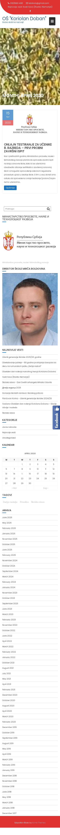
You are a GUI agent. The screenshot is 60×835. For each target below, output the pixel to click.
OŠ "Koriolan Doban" (24, 18)
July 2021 (6, 673)
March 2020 (7, 716)
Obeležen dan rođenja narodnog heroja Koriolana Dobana (29, 371)
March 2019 (7, 759)
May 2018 (6, 797)
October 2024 (8, 566)
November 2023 (9, 592)
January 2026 (8, 533)
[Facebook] (30, 11)
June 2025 (7, 549)
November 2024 (9, 560)
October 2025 (8, 544)
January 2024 (8, 587)
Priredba (24, 502)
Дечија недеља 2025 (11, 387)
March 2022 (7, 646)
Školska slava (8, 413)
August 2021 (8, 668)
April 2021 (6, 684)
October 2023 (8, 598)
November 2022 (9, 625)
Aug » (45, 488)
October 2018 (8, 786)
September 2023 (10, 603)
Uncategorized (9, 437)
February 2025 (9, 555)
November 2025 (9, 539)
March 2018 (7, 802)
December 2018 (9, 775)
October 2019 (8, 732)
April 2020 (7, 711)
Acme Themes (39, 822)
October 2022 (8, 630)
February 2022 (9, 652)
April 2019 (6, 754)
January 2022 (8, 657)
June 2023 (7, 609)
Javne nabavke (9, 427)
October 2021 (8, 662)
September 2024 (10, 571)
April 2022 (7, 641)
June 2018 (6, 791)
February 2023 (9, 619)
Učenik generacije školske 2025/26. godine (21, 357)
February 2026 (9, 528)
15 (22, 473)
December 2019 (9, 727)
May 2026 (7, 522)
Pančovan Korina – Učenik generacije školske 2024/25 (27, 398)
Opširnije (10, 187)
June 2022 (7, 635)
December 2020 (9, 695)
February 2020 (9, 722)
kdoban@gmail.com (39, 3)
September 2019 (9, 738)
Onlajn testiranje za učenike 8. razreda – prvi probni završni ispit (28, 147)
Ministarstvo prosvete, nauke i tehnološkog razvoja (25, 262)
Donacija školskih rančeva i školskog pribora (22, 393)
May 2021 (6, 678)
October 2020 (8, 700)
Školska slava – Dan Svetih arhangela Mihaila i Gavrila (27, 382)
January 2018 (8, 808)
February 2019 (8, 765)
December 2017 (9, 813)
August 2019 (8, 743)
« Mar (14, 488)
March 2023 (7, 614)
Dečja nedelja (10, 502)
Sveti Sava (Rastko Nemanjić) (37, 6)
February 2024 (9, 582)
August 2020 (8, 705)
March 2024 (7, 576)
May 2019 (6, 748)
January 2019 (8, 770)
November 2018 (9, 781)
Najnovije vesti (9, 432)
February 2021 (8, 689)
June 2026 (7, 517)
